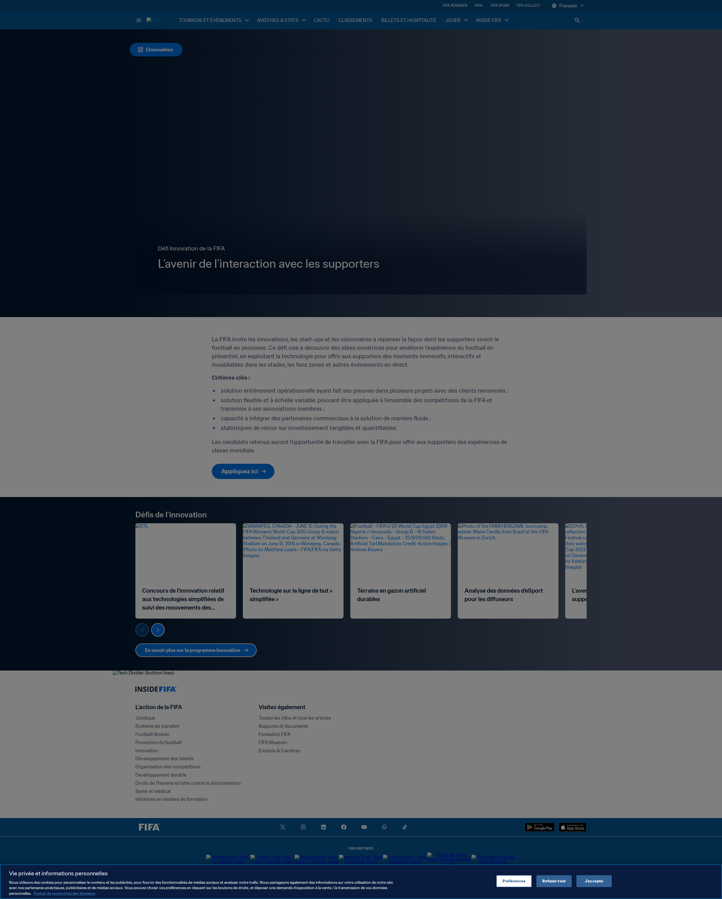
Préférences (514, 881)
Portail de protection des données (64, 893)
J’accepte (594, 881)
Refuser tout (554, 881)
